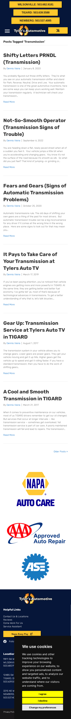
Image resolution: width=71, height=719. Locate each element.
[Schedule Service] (58, 30)
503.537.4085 (10, 697)
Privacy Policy (9, 712)
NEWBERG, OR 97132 (14, 694)
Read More (9, 101)
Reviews (7, 619)
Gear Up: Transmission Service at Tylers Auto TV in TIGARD (34, 330)
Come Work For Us (13, 623)
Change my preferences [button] (42, 707)
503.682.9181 (10, 665)
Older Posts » (61, 451)
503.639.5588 (10, 681)
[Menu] (7, 31)
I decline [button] (42, 700)
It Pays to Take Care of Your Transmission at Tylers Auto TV (30, 261)
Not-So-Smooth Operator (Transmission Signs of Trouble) (34, 127)
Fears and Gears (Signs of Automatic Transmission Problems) (34, 193)
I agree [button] (42, 694)
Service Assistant (12, 626)
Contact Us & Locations (15, 616)
